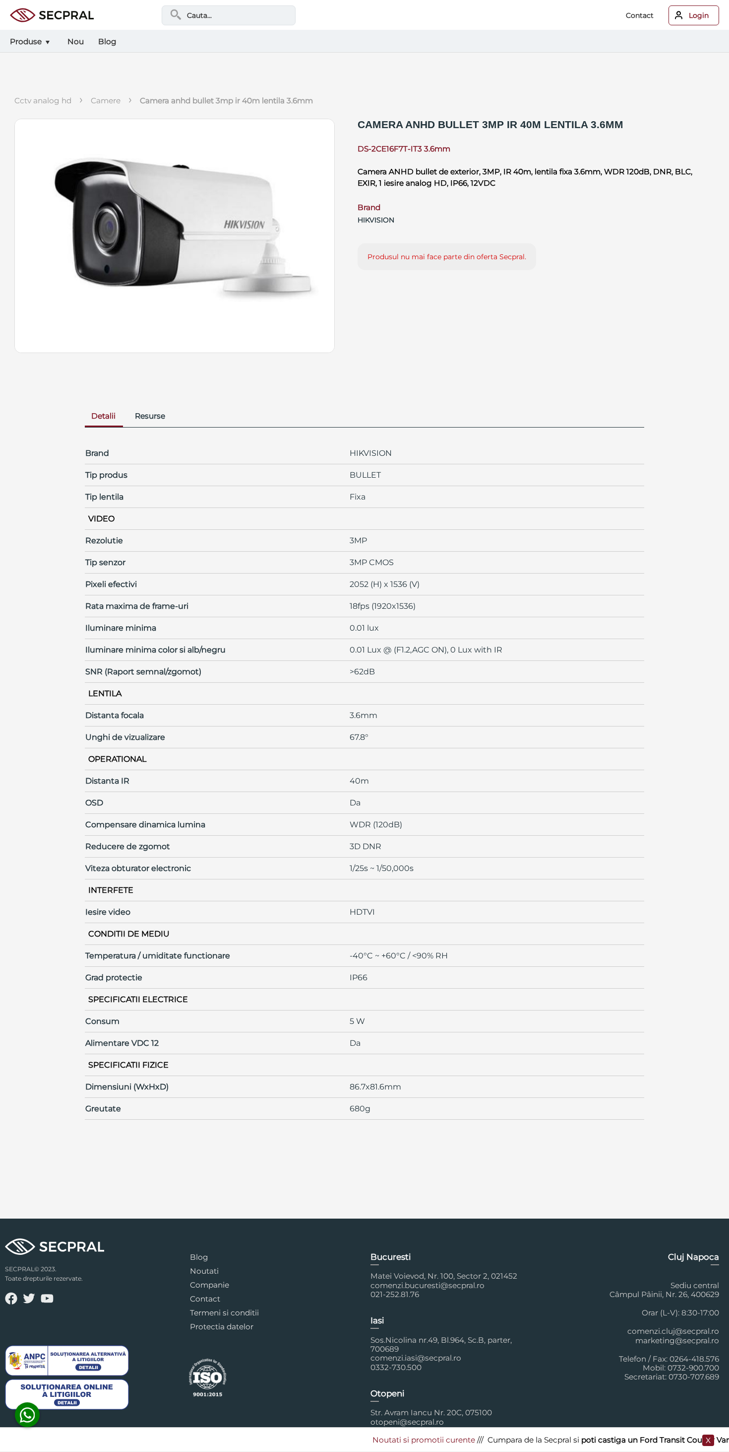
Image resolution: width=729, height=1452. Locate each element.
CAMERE (106, 100)
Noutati (204, 1271)
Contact (640, 15)
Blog (199, 1257)
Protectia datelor (221, 1326)
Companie (209, 1285)
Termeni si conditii (224, 1312)
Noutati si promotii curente (405, 1440)
